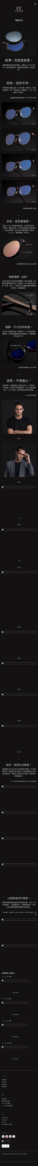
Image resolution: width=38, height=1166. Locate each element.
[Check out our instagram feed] (10, 1136)
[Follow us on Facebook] (3, 1136)
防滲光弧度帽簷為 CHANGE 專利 (27, 367)
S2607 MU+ (5, 1117)
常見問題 (4, 1084)
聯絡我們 (4, 1086)
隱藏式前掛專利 (6, 1101)
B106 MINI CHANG (7, 1124)
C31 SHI (4, 1122)
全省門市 (4, 1082)
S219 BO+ (4, 1120)
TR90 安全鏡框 (6, 1103)
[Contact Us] (13, 1136)
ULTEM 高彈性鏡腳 (7, 1105)
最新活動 (4, 1099)
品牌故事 (4, 1079)
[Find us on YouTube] (6, 1136)
